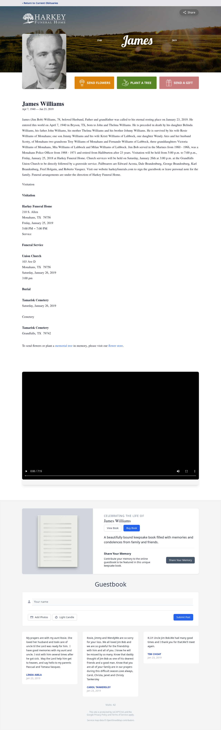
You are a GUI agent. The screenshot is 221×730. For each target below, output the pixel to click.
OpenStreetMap (114, 720)
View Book (112, 528)
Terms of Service (120, 714)
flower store (115, 345)
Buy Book (131, 528)
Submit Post (183, 617)
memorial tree (64, 345)
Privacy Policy (100, 714)
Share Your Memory (180, 560)
